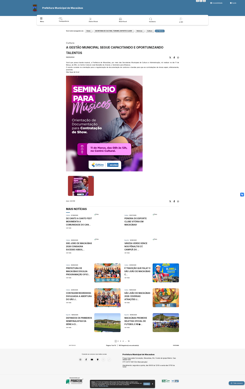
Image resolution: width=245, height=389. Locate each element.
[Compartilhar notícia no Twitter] (170, 58)
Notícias (139, 31)
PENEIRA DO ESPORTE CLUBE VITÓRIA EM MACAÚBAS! (135, 221)
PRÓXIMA (176, 345)
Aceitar (146, 384)
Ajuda (234, 3)
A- (197, 1)
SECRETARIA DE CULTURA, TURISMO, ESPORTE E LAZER (113, 31)
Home (88, 31)
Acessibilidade (217, 3)
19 (128, 341)
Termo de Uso (103, 386)
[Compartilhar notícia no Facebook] (174, 58)
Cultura (149, 31)
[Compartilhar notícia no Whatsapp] (178, 58)
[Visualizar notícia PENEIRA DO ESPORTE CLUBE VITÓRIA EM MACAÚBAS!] (155, 214)
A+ (204, 1)
